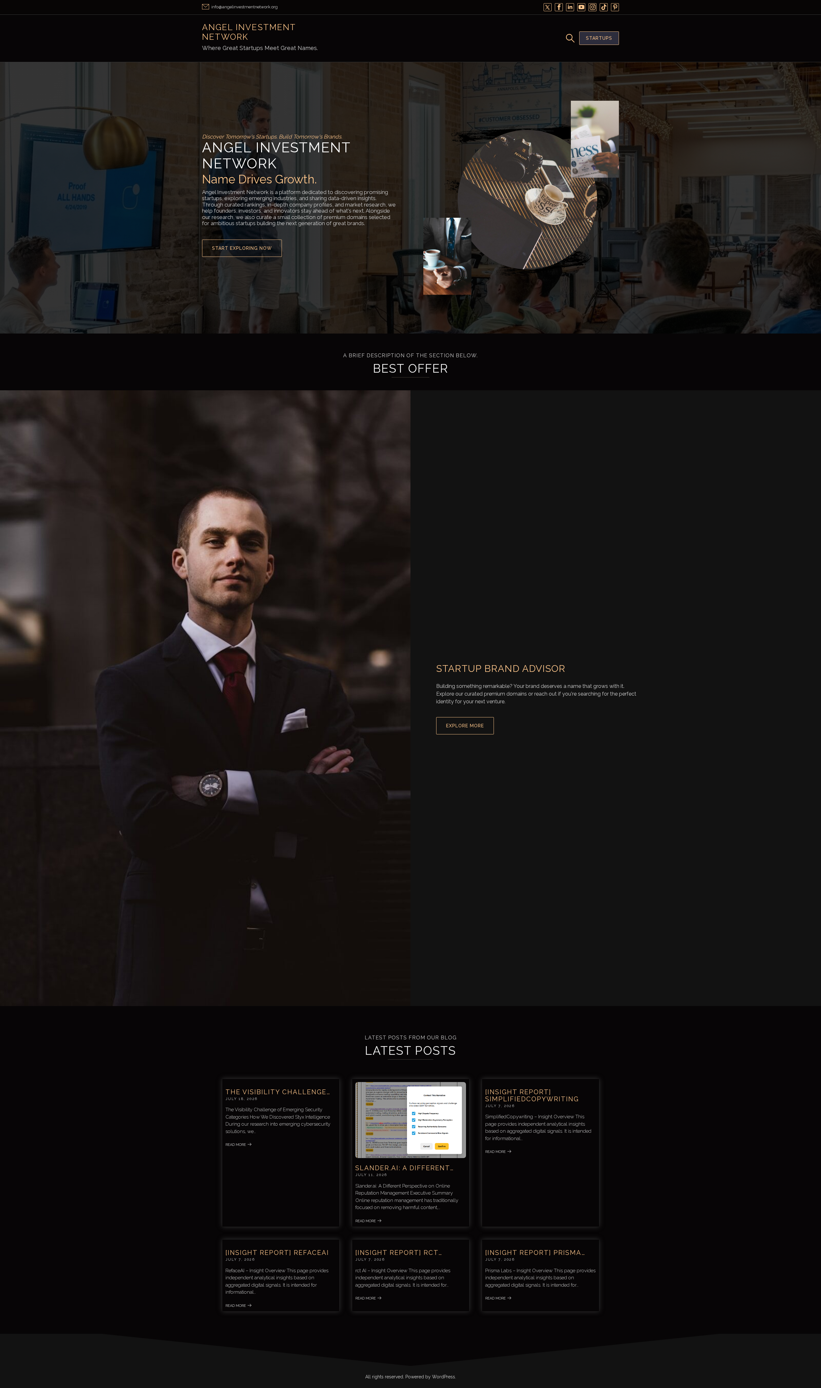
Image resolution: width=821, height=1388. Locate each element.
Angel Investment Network (249, 32)
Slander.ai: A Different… (404, 1168)
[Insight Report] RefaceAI (277, 1253)
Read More (235, 1145)
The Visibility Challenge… (277, 1092)
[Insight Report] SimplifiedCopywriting (532, 1095)
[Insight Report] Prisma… (535, 1253)
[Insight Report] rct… (398, 1253)
